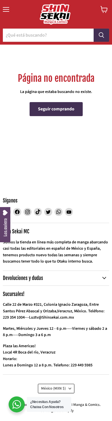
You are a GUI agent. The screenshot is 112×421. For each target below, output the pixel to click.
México (53, 388)
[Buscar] (101, 35)
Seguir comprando (56, 109)
